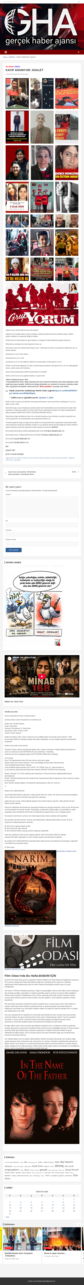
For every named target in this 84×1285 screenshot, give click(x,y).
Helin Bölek (47, 1172)
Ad (7, 521)
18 (21, 1208)
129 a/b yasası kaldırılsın (12, 1162)
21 (53, 1208)
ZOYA (74, 472)
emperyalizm (12, 1169)
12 (31, 1205)
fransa (32, 1170)
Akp (57, 1162)
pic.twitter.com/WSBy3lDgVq (22, 393)
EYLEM (21, 1170)
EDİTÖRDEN (10, 67)
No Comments (23, 74)
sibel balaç (36, 1175)
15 (63, 1205)
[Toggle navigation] (5, 52)
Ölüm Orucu (9, 460)
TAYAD (47, 1176)
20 (42, 1208)
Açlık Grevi (13, 458)
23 (74, 1208)
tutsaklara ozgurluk (57, 1176)
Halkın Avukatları (26, 1172)
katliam (7, 1176)
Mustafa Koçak (23, 1176)
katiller (65, 458)
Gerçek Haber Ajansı (53, 1170)
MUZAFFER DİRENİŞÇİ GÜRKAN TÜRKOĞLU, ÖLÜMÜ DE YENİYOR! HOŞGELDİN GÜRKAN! (60, 1255)
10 (10, 1205)
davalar (41, 458)
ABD (25, 1162)
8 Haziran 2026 (49, 1261)
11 (21, 1205)
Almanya (8, 1166)
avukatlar (25, 458)
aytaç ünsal (27, 1166)
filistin (26, 1170)
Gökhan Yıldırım (10, 1172)
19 (31, 1208)
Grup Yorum (71, 1169)
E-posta (8, 530)
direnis (52, 1166)
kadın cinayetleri (57, 458)
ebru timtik (69, 1166)
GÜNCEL (17, 67)
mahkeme (14, 1175)
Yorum (8, 494)
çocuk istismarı (33, 458)
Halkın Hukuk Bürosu (37, 1172)
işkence (71, 1172)
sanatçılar (17, 460)
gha (16, 74)
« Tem (7, 1217)
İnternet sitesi (11, 539)
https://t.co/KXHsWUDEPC (65, 390)
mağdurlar (71, 458)
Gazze (37, 1170)
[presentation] (76, 1224)
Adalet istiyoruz (48, 1162)
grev (63, 1170)
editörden (48, 458)
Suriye (42, 1175)
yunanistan (68, 1176)
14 (53, 1205)
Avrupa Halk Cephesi (18, 1166)
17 (10, 1208)
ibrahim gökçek (59, 1172)
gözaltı (18, 1173)
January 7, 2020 (46, 397)
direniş (59, 1166)
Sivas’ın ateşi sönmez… (16, 1253)
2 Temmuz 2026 (10, 1256)
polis (30, 1175)
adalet (19, 458)
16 (74, 1205)
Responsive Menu (79, 2)
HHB (53, 1172)
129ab (21, 1162)
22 (63, 1208)
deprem (46, 1166)
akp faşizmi (66, 1161)
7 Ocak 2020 (10, 74)
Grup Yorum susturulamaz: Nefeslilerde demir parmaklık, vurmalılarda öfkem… (22, 473)
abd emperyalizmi (32, 1162)
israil (66, 1173)
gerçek (43, 1169)
